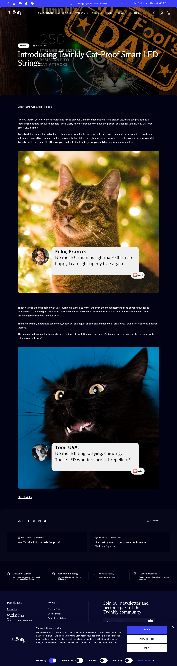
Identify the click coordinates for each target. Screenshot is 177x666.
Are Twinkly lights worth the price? (39, 542)
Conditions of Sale (57, 618)
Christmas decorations (93, 120)
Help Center (109, 3)
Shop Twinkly (25, 497)
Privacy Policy (55, 609)
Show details (144, 660)
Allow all (147, 629)
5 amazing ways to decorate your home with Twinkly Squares (122, 544)
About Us (12, 609)
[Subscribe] (150, 622)
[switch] (79, 660)
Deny (146, 648)
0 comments (154, 521)
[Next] (122, 3)
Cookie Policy (54, 614)
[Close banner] (173, 627)
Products (23, 46)
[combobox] (141, 3)
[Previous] (54, 3)
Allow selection (147, 639)
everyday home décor (136, 334)
